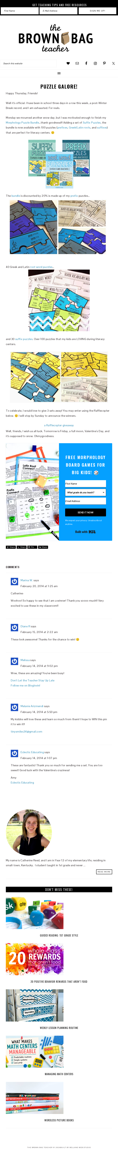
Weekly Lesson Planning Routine (59, 1028)
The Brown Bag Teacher (59, 38)
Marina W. (27, 580)
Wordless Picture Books (59, 1120)
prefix (74, 195)
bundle (16, 195)
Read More (104, 872)
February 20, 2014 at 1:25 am (39, 586)
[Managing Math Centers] (59, 1052)
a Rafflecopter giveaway (59, 425)
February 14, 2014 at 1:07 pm (39, 758)
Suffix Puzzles (92, 122)
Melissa (25, 660)
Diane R (25, 626)
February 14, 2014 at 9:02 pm (39, 666)
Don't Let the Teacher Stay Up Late (32, 680)
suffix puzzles (24, 339)
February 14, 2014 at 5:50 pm (39, 712)
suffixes (102, 127)
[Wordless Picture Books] (59, 1099)
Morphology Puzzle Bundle (22, 122)
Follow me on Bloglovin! (25, 685)
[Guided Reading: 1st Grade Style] (59, 914)
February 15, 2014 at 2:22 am (39, 632)
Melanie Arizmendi (32, 706)
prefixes (62, 127)
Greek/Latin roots (79, 127)
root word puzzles (41, 267)
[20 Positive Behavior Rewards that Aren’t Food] (59, 960)
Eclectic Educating (32, 752)
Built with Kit (85, 532)
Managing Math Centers (59, 1074)
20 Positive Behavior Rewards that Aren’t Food (59, 981)
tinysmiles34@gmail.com (26, 731)
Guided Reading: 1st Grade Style (59, 935)
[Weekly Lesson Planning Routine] (59, 1006)
